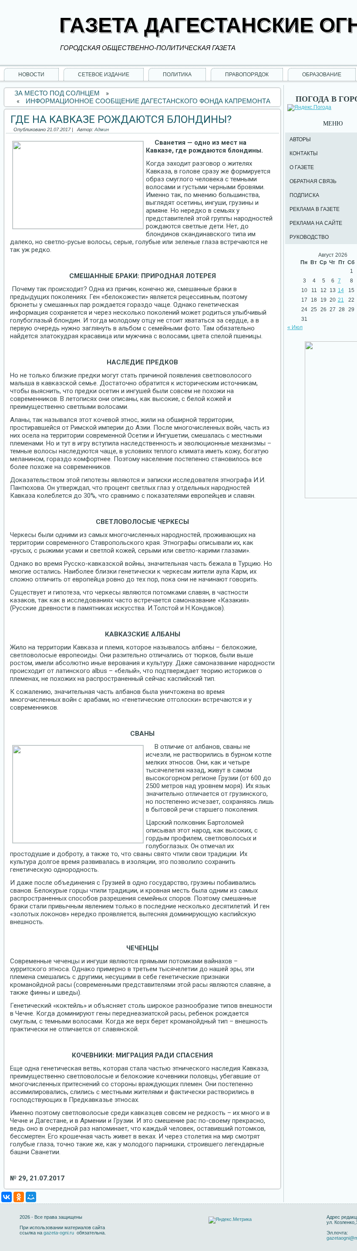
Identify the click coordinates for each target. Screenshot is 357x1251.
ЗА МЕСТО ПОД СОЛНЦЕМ (57, 93)
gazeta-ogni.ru (59, 1232)
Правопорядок (247, 74)
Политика (177, 74)
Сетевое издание (103, 74)
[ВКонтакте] (6, 1197)
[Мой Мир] (31, 1197)
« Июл (295, 327)
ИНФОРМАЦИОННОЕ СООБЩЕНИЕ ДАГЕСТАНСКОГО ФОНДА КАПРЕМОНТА (148, 101)
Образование (321, 74)
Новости (31, 74)
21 (341, 300)
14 (341, 290)
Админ (101, 129)
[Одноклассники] (18, 1197)
